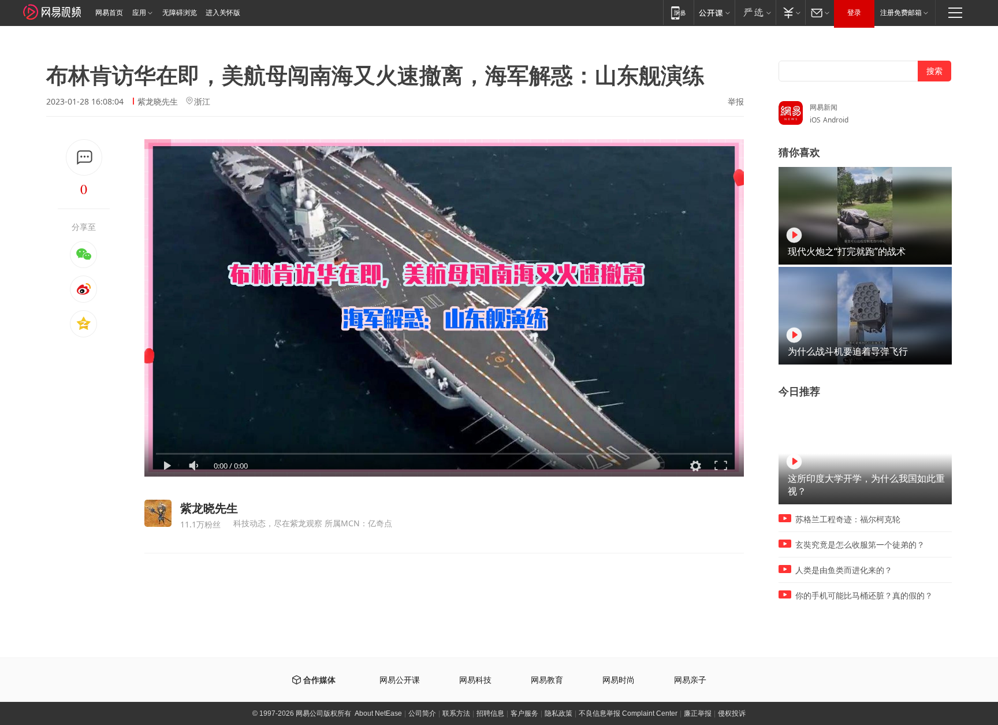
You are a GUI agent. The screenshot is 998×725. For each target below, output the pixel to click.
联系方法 (456, 713)
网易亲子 (690, 680)
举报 (736, 101)
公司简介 (422, 713)
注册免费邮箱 (901, 13)
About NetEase (378, 713)
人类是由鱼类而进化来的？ (843, 570)
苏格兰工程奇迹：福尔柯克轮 (847, 519)
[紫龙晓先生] (158, 513)
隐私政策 (558, 713)
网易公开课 (399, 680)
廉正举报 (698, 713)
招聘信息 (490, 713)
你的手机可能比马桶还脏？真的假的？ (864, 595)
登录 (854, 13)
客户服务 (524, 713)
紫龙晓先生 (157, 101)
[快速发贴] (84, 157)
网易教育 (547, 680)
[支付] (790, 12)
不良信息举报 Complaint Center (628, 713)
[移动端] (678, 12)
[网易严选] (755, 12)
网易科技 (475, 680)
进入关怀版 (223, 13)
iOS (815, 120)
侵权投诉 (732, 713)
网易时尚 (618, 680)
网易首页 (109, 13)
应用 (139, 13)
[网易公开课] (714, 12)
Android (835, 120)
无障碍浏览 (179, 13)
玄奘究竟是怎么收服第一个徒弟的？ (860, 544)
